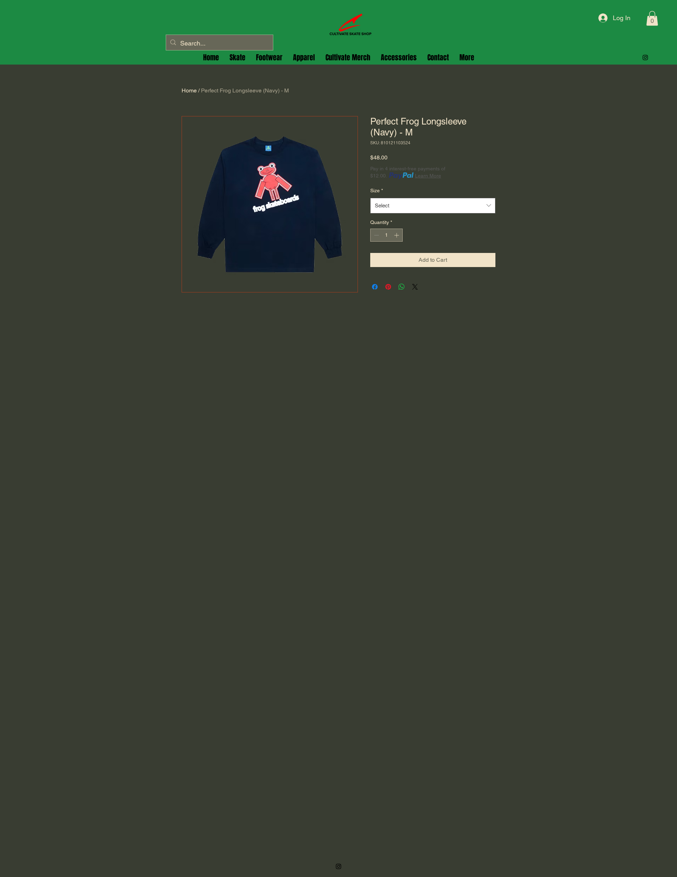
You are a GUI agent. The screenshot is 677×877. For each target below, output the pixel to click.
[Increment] (397, 235)
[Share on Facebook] (375, 287)
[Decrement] (375, 235)
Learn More (428, 176)
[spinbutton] (386, 235)
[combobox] (432, 205)
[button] (652, 18)
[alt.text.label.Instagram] (645, 57)
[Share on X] (415, 287)
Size (376, 190)
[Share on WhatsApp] (401, 287)
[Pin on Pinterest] (388, 287)
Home (189, 90)
